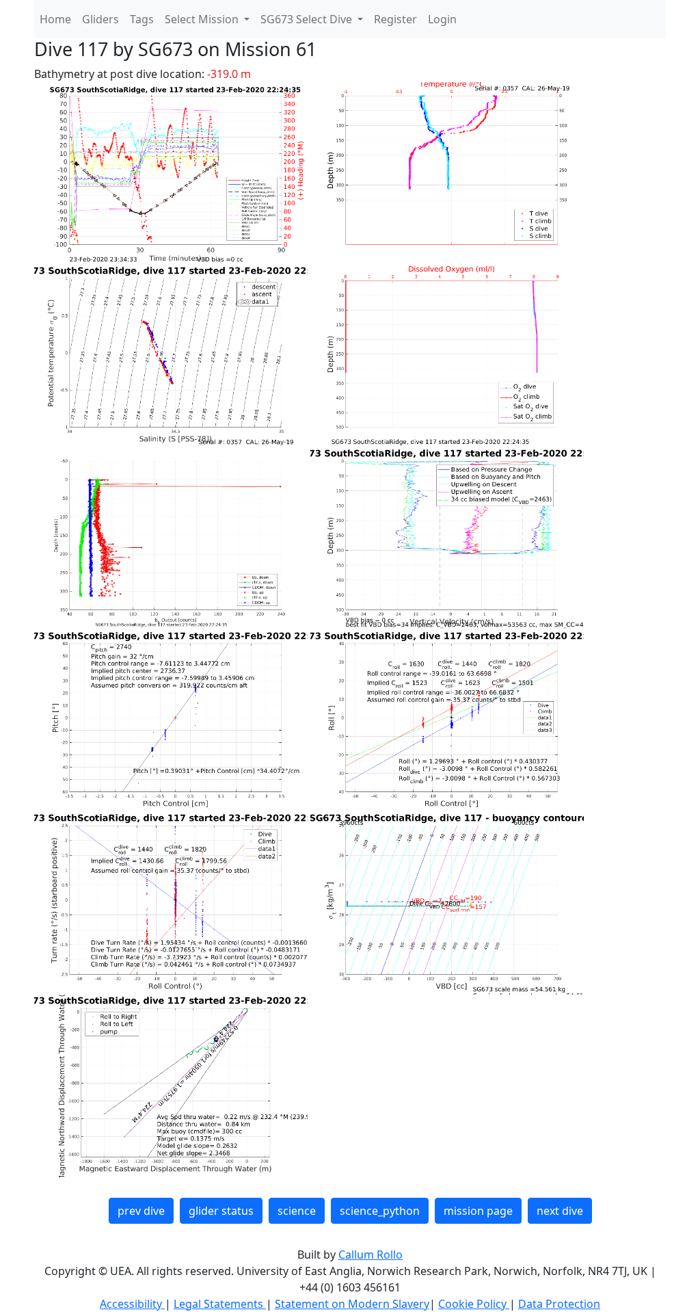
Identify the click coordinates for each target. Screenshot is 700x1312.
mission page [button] (478, 1210)
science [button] (297, 1210)
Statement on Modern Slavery (352, 1303)
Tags (142, 19)
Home (55, 19)
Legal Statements (220, 1303)
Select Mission (203, 19)
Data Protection (559, 1303)
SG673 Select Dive (307, 19)
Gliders (100, 19)
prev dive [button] (141, 1210)
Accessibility (132, 1303)
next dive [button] (560, 1210)
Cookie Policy (473, 1303)
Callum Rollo (370, 1254)
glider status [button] (221, 1210)
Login (442, 19)
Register (395, 19)
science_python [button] (380, 1210)
